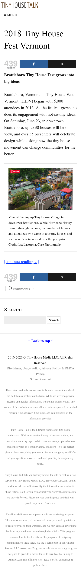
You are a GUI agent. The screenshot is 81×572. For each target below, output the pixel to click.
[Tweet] (62, 64)
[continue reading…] (21, 261)
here (44, 565)
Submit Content (40, 379)
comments (19, 288)
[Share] (34, 64)
